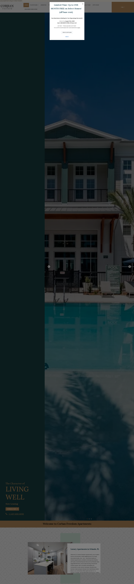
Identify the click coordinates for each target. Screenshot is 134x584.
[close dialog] (83, 4)
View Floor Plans (67, 32)
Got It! (67, 36)
